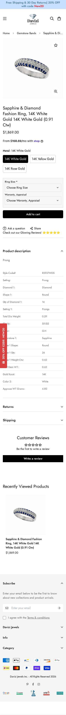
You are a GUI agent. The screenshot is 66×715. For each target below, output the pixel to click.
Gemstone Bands (26, 33)
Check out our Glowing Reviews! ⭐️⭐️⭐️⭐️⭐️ (31, 233)
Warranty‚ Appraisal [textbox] (16, 194)
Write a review (33, 459)
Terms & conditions (38, 618)
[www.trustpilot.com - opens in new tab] (19, 693)
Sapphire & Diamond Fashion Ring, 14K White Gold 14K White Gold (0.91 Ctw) (24, 543)
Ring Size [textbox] (11, 181)
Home (6, 33)
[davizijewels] (33, 18)
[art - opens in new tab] (6, 693)
